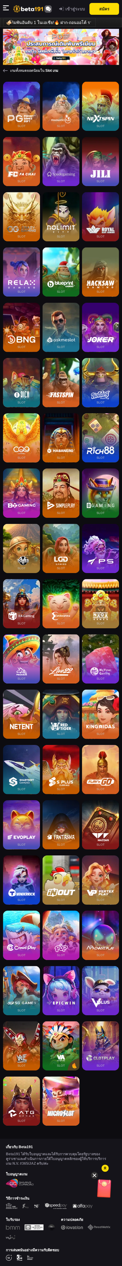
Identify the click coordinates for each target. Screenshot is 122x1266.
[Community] (48, 9)
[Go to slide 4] (68, 61)
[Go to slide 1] (46, 61)
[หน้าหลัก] (28, 8)
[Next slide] (113, 47)
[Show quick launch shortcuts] (105, 1168)
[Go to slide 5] (75, 61)
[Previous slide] (8, 47)
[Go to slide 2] (53, 61)
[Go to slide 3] (61, 61)
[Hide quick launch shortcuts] (94, 1175)
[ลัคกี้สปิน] (106, 1190)
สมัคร (104, 8)
